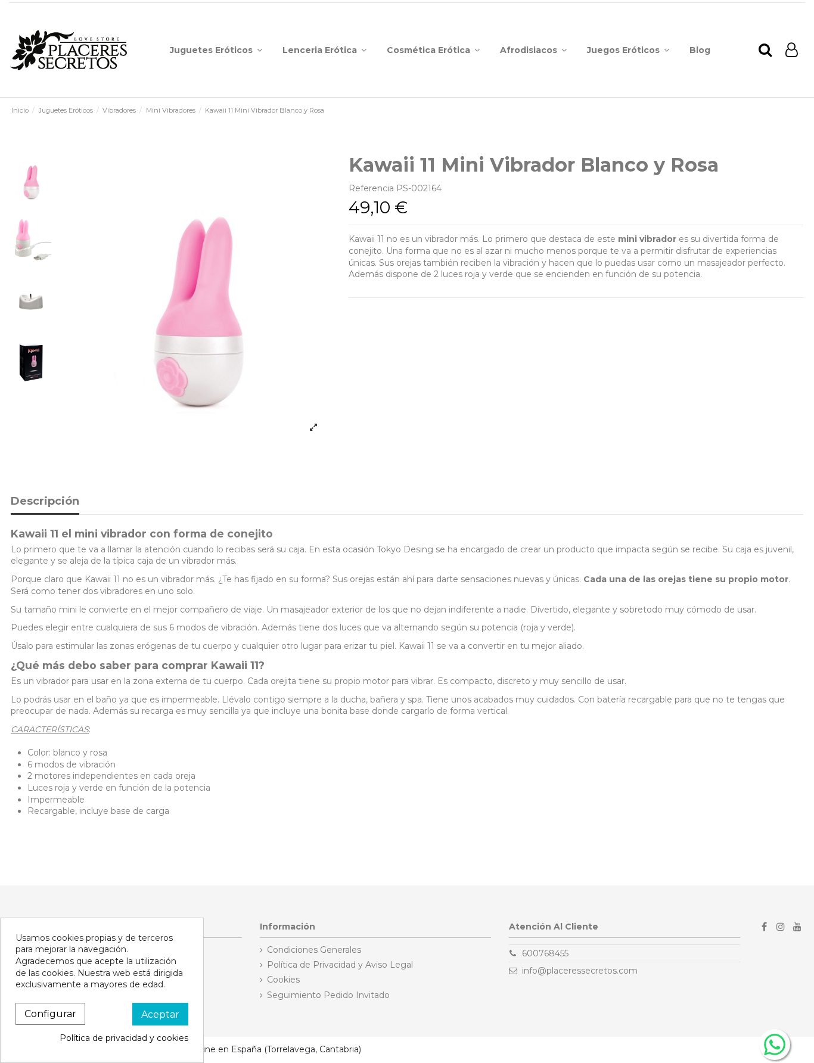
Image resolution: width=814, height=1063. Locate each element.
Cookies (283, 979)
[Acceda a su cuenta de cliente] (791, 50)
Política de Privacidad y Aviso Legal (340, 964)
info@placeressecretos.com (580, 970)
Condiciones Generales (314, 949)
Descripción (45, 502)
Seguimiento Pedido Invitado (328, 995)
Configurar (50, 1014)
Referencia (371, 188)
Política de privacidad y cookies (124, 1038)
